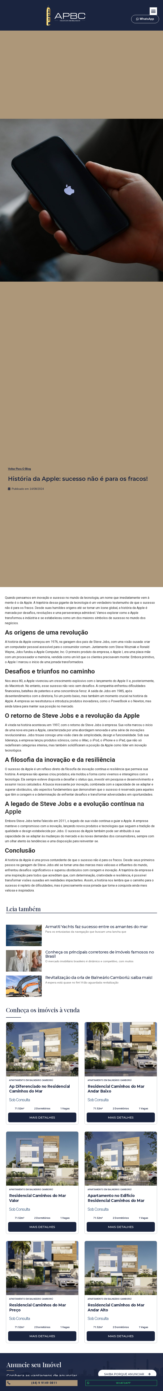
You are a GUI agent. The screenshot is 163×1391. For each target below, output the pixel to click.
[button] (153, 11)
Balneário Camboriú (41, 1080)
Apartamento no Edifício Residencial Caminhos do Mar (116, 1198)
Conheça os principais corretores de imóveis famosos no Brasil (99, 954)
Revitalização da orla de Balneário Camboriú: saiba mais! (98, 977)
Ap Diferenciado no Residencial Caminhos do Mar (39, 1089)
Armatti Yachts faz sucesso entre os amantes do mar (96, 926)
